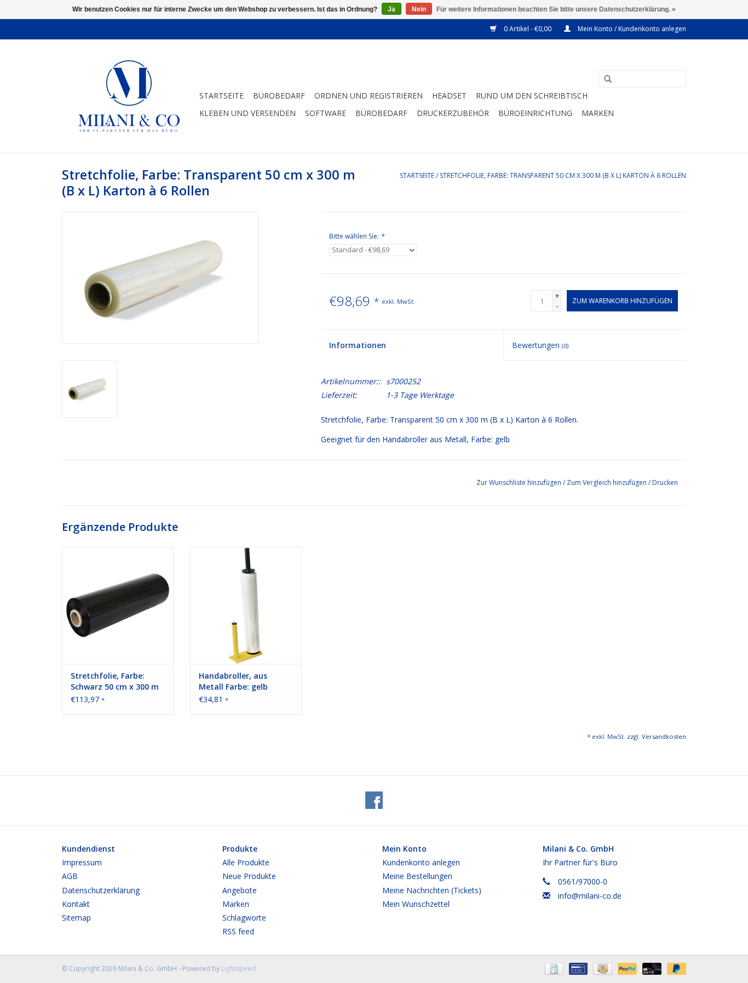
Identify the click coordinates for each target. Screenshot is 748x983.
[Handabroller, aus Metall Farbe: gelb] (246, 605)
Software (325, 113)
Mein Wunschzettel (416, 904)
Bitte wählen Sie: (356, 236)
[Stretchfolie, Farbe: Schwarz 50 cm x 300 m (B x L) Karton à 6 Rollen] (118, 605)
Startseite (221, 95)
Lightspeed (238, 968)
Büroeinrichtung (535, 113)
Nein (419, 9)
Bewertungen (540, 345)
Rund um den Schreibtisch (532, 95)
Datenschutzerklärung (101, 890)
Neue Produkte (249, 876)
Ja (391, 9)
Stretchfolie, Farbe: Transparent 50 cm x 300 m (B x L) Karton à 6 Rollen (563, 175)
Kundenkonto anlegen (421, 862)
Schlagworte (244, 917)
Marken (598, 113)
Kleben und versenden (247, 113)
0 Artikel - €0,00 (527, 28)
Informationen (357, 345)
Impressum (82, 862)
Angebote (239, 890)
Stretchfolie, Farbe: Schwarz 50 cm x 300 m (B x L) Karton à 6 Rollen (116, 681)
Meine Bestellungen (417, 876)
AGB (70, 876)
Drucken (665, 482)
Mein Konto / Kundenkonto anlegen (631, 28)
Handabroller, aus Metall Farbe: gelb (233, 681)
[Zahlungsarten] (553, 968)
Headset (449, 95)
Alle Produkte (245, 862)
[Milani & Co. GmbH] (129, 96)
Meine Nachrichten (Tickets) (431, 890)
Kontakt (76, 904)
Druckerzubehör (453, 113)
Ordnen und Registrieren (368, 95)
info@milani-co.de (590, 896)
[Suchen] (604, 79)
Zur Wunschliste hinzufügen (519, 482)
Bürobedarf (381, 113)
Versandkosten (664, 736)
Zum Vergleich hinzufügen (607, 482)
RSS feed (238, 931)
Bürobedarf (279, 95)
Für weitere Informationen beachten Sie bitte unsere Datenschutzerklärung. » (556, 9)
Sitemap (76, 917)
